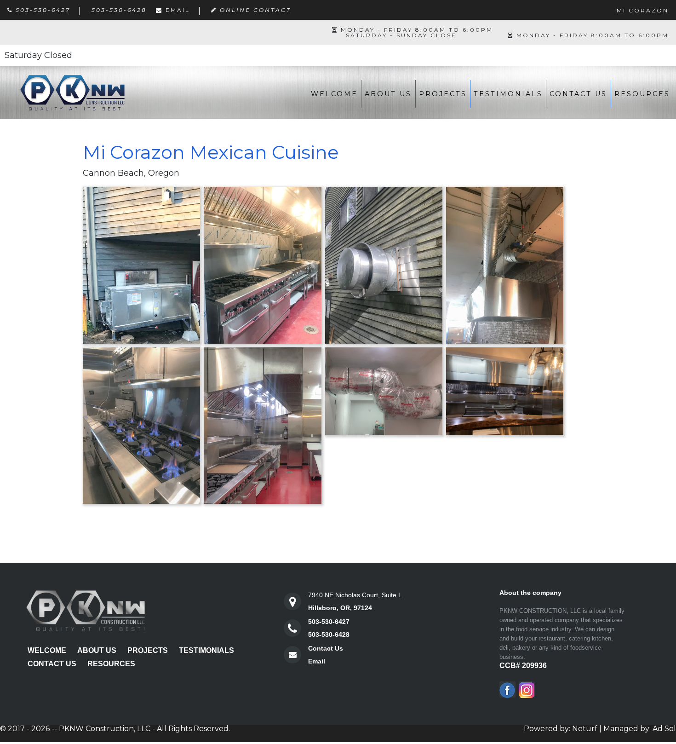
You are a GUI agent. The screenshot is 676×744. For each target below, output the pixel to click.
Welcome (334, 94)
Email (178, 9)
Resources (642, 94)
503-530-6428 (328, 634)
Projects (443, 94)
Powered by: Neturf (560, 728)
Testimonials (508, 94)
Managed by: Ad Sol (639, 728)
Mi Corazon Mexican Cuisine (211, 152)
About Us (388, 94)
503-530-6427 (328, 621)
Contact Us (578, 94)
